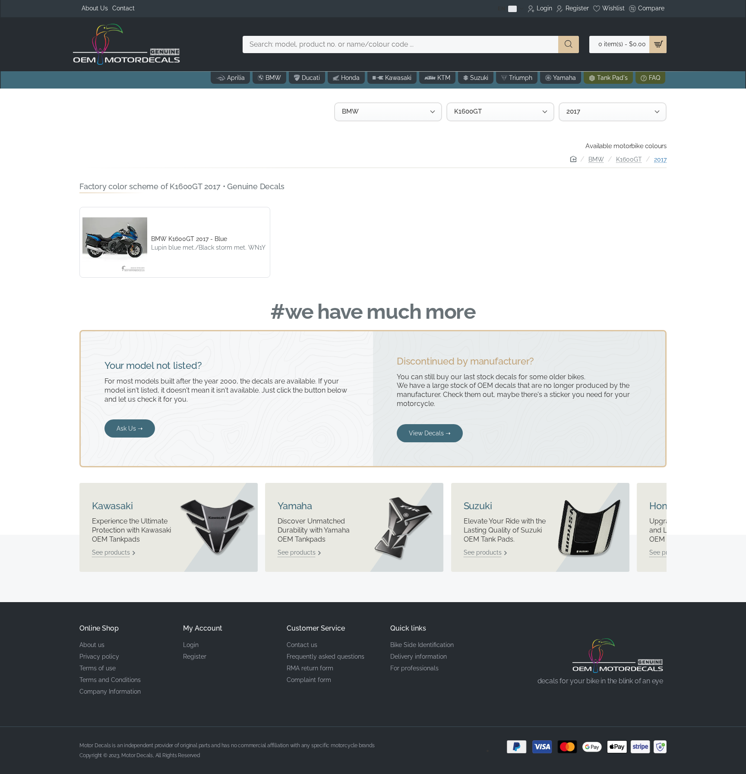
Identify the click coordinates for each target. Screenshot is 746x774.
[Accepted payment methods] (580, 746)
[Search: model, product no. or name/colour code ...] (568, 44)
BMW (596, 159)
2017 (660, 159)
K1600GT (629, 159)
